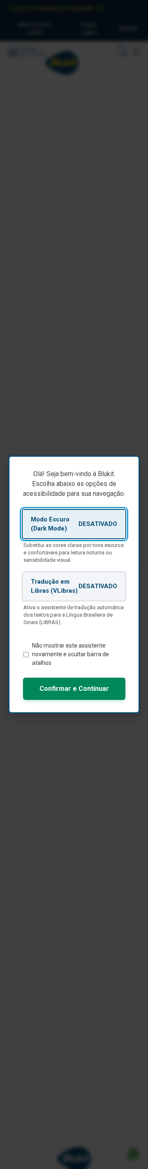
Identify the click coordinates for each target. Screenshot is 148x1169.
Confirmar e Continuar (74, 688)
